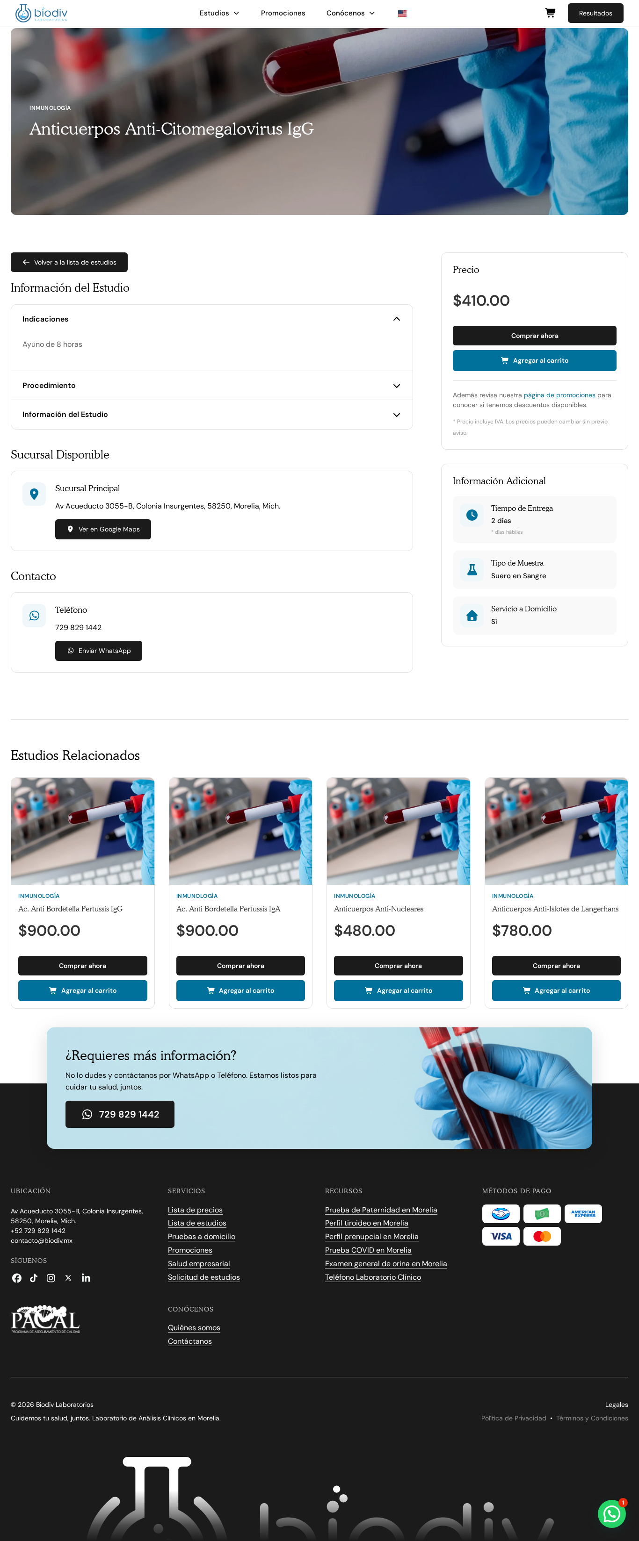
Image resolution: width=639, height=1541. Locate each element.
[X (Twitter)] (68, 1278)
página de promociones (559, 395)
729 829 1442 (129, 1114)
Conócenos (346, 13)
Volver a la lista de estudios (75, 262)
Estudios (214, 13)
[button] (612, 1514)
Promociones (283, 13)
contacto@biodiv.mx (42, 1240)
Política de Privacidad (513, 1418)
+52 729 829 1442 (38, 1230)
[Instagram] (51, 1278)
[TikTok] (33, 1278)
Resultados (595, 13)
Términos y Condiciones (592, 1418)
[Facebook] (16, 1278)
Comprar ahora (535, 335)
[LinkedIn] (86, 1278)
